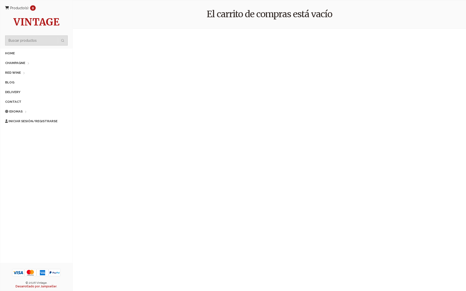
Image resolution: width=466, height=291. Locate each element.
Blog (9, 82)
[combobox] (37, 40)
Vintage (36, 22)
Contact (13, 102)
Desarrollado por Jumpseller (36, 286)
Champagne (15, 63)
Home (10, 53)
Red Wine (13, 72)
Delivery (12, 92)
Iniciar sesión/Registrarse (33, 121)
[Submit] (62, 40)
